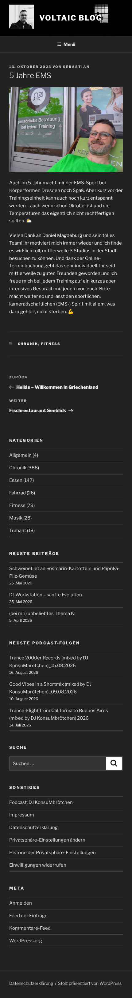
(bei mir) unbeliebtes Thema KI (42, 613)
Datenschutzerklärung (33, 827)
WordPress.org (25, 941)
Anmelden (20, 903)
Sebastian (76, 67)
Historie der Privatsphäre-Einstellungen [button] (52, 852)
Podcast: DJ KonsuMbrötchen (41, 802)
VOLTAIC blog (70, 17)
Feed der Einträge (28, 915)
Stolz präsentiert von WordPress (90, 983)
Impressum (21, 815)
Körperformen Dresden (34, 190)
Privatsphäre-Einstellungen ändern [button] (47, 840)
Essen (15, 480)
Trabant (17, 530)
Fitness (51, 344)
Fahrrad (17, 493)
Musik (15, 518)
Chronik (28, 344)
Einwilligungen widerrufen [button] (37, 865)
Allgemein (20, 455)
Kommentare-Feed (30, 928)
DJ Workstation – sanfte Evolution (45, 595)
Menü (69, 44)
